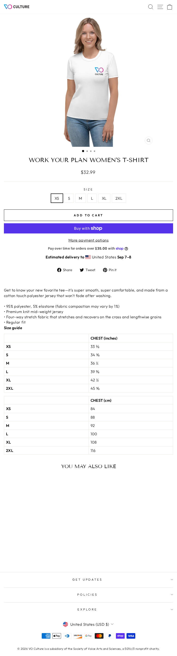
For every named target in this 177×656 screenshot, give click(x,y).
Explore (87, 609)
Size (88, 189)
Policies (87, 594)
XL (104, 198)
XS (57, 198)
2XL (118, 198)
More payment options (88, 240)
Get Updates (87, 579)
